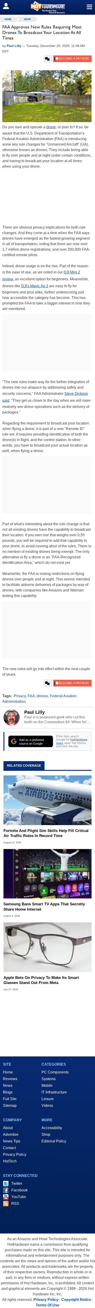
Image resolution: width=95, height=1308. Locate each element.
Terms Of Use (47, 1305)
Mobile (47, 1085)
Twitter (16, 1183)
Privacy (20, 696)
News (27, 19)
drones (42, 696)
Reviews (10, 1079)
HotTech (10, 1161)
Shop (46, 1134)
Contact (9, 1148)
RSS (15, 1203)
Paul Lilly (34, 712)
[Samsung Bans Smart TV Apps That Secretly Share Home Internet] (47, 874)
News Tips (11, 1141)
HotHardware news (71, 741)
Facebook (19, 1190)
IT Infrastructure (54, 1092)
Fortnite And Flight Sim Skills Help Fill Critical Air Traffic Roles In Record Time (46, 833)
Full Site (10, 1099)
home (8, 19)
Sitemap (10, 1105)
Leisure (48, 1099)
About (8, 1128)
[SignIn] (8, 6)
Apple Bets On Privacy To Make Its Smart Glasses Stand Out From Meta (41, 980)
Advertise (10, 1134)
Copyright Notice (76, 1300)
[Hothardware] (47, 7)
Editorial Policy (54, 1141)
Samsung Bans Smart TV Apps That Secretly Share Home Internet (44, 906)
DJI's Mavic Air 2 (34, 286)
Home (8, 1072)
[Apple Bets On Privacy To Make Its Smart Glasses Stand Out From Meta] (47, 947)
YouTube (18, 1197)
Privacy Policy (14, 1154)
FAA (31, 696)
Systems (49, 1079)
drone (51, 127)
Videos (47, 1105)
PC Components (55, 1072)
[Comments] (48, 59)
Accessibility (52, 1128)
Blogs (7, 1092)
